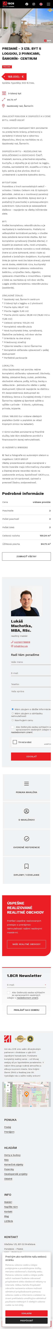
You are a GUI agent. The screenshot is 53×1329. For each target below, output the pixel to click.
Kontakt (8, 1211)
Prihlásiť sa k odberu (26, 1010)
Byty (6, 1159)
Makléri (8, 1202)
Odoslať (31, 756)
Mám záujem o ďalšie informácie (33, 709)
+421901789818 (22, 642)
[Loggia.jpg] (26, 25)
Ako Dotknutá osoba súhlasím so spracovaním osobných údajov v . (31, 730)
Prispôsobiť (26, 1320)
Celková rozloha (11, 535)
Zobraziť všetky (26, 556)
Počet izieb (8, 527)
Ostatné (8, 1178)
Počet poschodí (10, 519)
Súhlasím (26, 1313)
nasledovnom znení (21, 732)
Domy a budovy (12, 1155)
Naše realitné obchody (27, 944)
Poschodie (7, 510)
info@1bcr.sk (21, 646)
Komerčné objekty (13, 1164)
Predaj (7, 1127)
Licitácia (8, 1221)
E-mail (10, 984)
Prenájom (9, 1131)
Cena (5, 502)
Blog (6, 1216)
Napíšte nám (11, 1206)
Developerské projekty (15, 1174)
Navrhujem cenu (24, 720)
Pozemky (9, 1169)
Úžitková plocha (11, 544)
